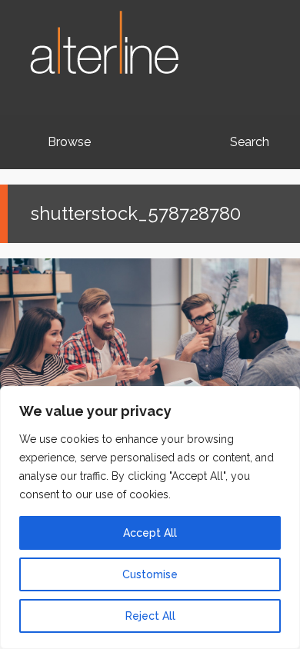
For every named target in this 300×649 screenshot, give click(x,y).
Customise (150, 574)
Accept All (150, 533)
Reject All (150, 616)
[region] (150, 517)
